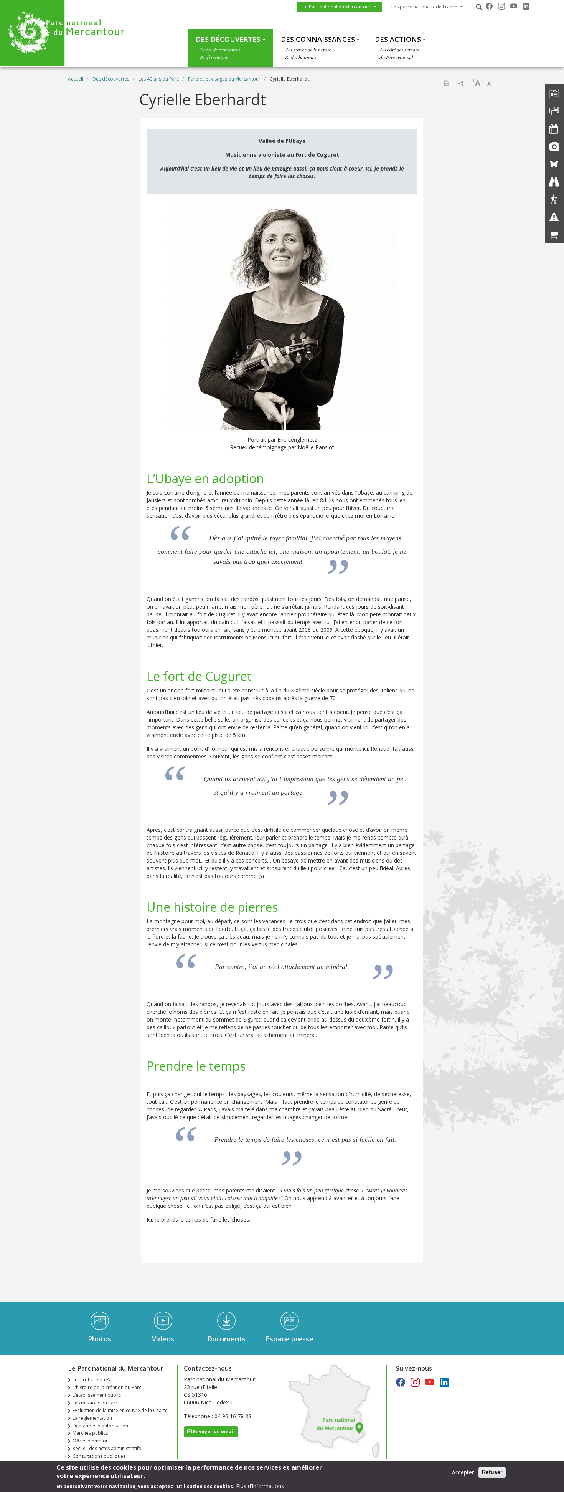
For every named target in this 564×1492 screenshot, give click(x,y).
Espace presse (289, 1338)
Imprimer (446, 83)
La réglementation (92, 1418)
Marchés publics (90, 1433)
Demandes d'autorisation (100, 1425)
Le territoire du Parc (94, 1379)
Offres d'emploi (90, 1440)
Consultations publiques (99, 1456)
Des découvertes (228, 39)
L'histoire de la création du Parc (107, 1387)
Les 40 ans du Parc (159, 79)
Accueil (75, 79)
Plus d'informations (260, 1486)
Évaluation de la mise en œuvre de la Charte (120, 1410)
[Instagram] (501, 6)
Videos (163, 1338)
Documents (226, 1338)
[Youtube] (513, 6)
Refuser (492, 1472)
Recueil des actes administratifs (107, 1448)
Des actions (398, 39)
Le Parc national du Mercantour (337, 6)
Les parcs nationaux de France (424, 6)
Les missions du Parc (95, 1402)
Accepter (463, 1472)
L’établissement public (97, 1395)
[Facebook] (489, 6)
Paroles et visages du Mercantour (224, 79)
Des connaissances (318, 39)
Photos (99, 1338)
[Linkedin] (526, 6)
